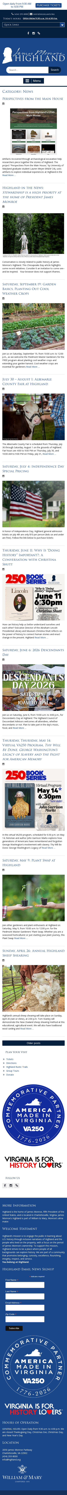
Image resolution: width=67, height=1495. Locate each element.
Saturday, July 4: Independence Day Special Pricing (33, 469)
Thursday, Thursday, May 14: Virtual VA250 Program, (31, 750)
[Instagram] (10, 1185)
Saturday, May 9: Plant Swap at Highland (28, 863)
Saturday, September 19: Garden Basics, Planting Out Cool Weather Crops (29, 289)
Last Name (11, 1291)
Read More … (9, 175)
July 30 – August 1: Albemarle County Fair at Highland (27, 381)
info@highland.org (44, 14)
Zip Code (10, 1314)
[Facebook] (4, 1185)
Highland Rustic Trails (17, 1066)
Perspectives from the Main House (32, 98)
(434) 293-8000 (21, 14)
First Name (11, 1280)
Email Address (13, 1302)
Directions (11, 1063)
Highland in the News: (31, 194)
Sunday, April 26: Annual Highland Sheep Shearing (33, 953)
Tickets (9, 1059)
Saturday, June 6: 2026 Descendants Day (33, 652)
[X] (16, 1185)
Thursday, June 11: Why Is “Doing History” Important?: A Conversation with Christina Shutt (31, 557)
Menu (37, 81)
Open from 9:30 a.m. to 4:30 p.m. (40, 18)
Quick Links (11, 24)
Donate (10, 1074)
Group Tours (12, 1070)
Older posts (33, 1043)
